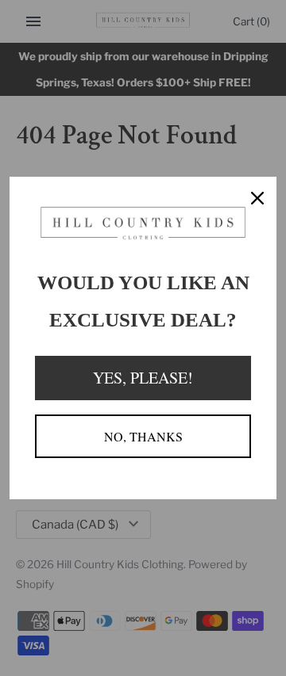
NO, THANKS (143, 436)
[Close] (257, 196)
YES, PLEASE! (143, 377)
